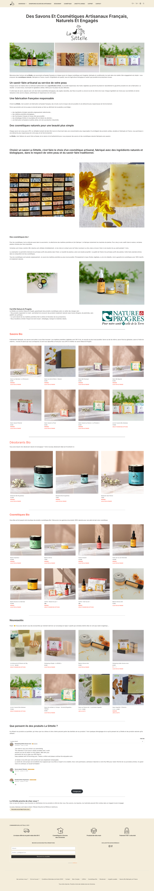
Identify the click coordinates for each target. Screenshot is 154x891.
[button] (133, 3)
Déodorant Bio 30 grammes (22, 779)
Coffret (90, 3)
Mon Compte (75, 879)
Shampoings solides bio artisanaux (40, 3)
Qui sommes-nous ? (22, 879)
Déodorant (57, 3)
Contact (98, 3)
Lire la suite (82, 711)
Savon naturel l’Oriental (21, 769)
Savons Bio (21, 3)
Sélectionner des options (120, 426)
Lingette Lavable (79, 3)
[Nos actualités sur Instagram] (110, 846)
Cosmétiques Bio (19, 514)
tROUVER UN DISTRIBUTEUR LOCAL (20, 809)
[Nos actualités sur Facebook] (112, 846)
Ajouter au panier (15, 384)
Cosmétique (68, 3)
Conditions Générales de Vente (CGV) (52, 879)
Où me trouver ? (34, 879)
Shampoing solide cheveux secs (23, 743)
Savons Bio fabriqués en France (129, 879)
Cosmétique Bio (92, 879)
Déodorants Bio (20, 442)
